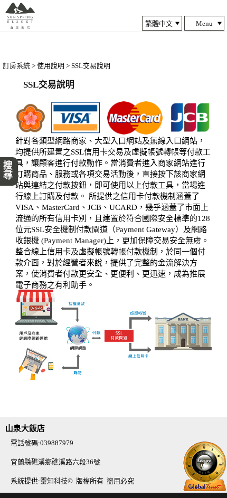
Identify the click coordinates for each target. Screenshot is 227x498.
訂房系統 (16, 66)
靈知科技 (54, 481)
